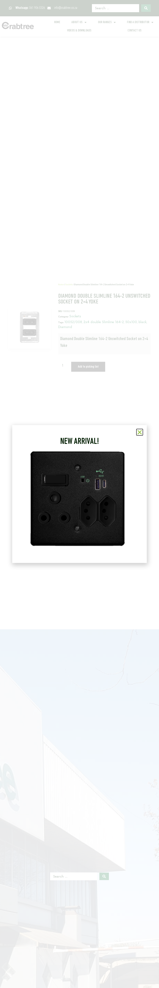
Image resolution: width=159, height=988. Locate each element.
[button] (140, 432)
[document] (79, 494)
